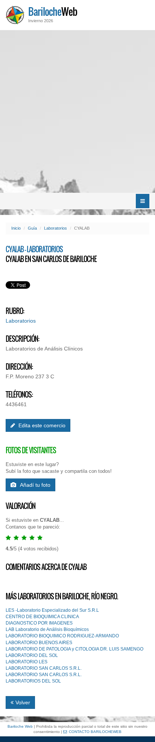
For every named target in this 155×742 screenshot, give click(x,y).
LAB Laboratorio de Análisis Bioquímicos (47, 629)
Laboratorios (55, 228)
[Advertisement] (77, 111)
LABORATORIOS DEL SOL (33, 681)
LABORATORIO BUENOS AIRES (39, 642)
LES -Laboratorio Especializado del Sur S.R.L (52, 610)
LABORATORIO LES (26, 661)
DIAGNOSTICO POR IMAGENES (39, 623)
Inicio (16, 228)
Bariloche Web (20, 726)
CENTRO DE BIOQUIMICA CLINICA (42, 616)
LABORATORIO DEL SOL (32, 655)
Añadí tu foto (35, 485)
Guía (32, 228)
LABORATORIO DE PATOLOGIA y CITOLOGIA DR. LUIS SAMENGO (74, 649)
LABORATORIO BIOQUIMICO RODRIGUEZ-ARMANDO (62, 635)
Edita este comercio (41, 425)
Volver (22, 702)
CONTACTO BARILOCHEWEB (95, 732)
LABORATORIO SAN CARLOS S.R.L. (44, 668)
